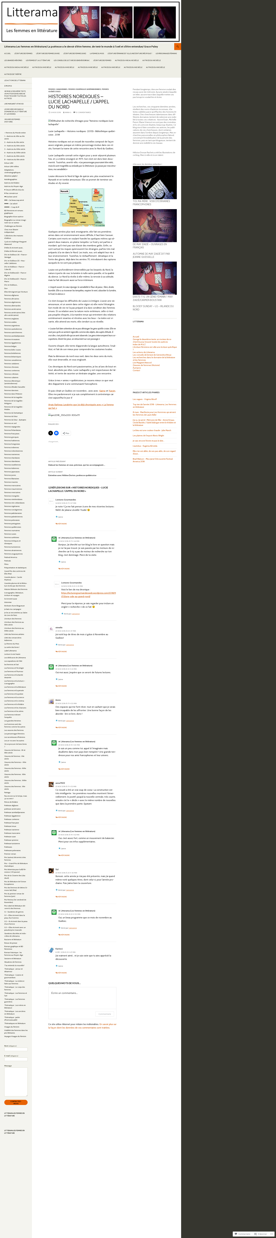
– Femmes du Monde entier (15, 133)
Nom (10, 1046)
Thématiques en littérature (14, 1023)
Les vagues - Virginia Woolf (145, 399)
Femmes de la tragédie (13, 397)
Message (8, 1066)
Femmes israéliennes (12, 465)
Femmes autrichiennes (13, 332)
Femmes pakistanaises (13, 513)
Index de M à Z (139, 344)
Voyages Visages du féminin (15, 1036)
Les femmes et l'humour (13, 671)
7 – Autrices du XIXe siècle (14, 156)
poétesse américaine (12, 809)
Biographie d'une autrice (13, 216)
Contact (136, 370)
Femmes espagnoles (12, 427)
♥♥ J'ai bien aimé (10, 197)
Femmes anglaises (11, 318)
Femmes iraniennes (12, 454)
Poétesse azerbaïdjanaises (14, 812)
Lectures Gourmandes (65, 499)
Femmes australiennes (13, 329)
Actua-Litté (8, 163)
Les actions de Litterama (144, 352)
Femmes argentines (12, 325)
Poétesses (8, 847)
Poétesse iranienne (11, 830)
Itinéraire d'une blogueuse (14, 606)
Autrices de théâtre (12, 74)
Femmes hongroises (12, 444)
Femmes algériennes (12, 302)
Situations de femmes (12, 962)
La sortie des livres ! (11, 647)
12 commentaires (83, 112)
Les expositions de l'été (13, 661)
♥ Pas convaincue (11, 193)
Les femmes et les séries (13, 711)
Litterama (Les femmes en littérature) (78, 537)
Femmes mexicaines (12, 492)
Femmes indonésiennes (13, 451)
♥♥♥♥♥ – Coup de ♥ (11, 207)
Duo (5, 288)
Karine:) (59, 948)
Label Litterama (10, 651)
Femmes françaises (11, 434)
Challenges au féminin (13, 226)
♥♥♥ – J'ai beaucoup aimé (14, 200)
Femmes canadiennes (57, 89)
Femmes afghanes (11, 295)
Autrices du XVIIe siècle (64, 67)
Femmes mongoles (11, 496)
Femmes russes (10, 534)
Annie (58, 700)
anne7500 (60, 783)
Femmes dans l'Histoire (13, 394)
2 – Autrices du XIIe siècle (14, 142)
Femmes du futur (11, 416)
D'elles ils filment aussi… (13, 251)
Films (6, 564)
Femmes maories (11, 482)
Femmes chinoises (11, 367)
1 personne (75, 614)
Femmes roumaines (12, 530)
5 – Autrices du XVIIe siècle (14, 149)
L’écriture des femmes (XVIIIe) (48, 53)
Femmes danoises (11, 390)
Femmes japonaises (12, 472)
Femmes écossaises (12, 339)
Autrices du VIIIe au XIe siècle (127, 60)
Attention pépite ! (11, 176)
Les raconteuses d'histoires (14, 737)
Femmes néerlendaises (13, 499)
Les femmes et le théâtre (14, 704)
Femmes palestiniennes (13, 517)
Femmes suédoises (11, 537)
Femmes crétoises (11, 374)
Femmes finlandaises (12, 430)
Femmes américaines (12, 309)
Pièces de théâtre (11, 802)
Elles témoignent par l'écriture (16, 292)
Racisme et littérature (12, 939)
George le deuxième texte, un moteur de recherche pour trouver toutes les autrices (152, 340)
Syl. (57, 869)
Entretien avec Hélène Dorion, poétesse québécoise (72, 474)
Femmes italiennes (11, 468)
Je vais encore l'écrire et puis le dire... (148, 440)
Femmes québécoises (12, 527)
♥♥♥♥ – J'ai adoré (10, 203)
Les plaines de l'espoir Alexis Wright (148, 435)
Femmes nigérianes (12, 506)
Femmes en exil (10, 423)
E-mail (11, 1056)
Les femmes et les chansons (15, 708)
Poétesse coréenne (11, 819)
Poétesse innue (10, 826)
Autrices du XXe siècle (133, 67)
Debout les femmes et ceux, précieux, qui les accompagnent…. (76, 463)
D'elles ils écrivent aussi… (13, 248)
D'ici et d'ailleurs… (11, 285)
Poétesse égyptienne (12, 816)
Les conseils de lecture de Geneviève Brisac (72, 60)
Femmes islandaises (12, 461)
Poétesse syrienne (11, 840)
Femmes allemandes (12, 306)
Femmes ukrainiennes (12, 550)
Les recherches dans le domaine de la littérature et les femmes (15, 111)
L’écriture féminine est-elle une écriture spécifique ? (130, 53)
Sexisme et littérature (12, 958)
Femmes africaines (11, 299)
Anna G (68, 112)
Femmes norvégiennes (13, 510)
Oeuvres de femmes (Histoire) (146, 365)
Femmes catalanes (11, 363)
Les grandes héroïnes (13, 60)
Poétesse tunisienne (12, 843)
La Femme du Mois (97, 53)
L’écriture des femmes (23, 53)
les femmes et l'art (11, 664)
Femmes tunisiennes (12, 547)
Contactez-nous (16, 1102)
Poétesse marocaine (12, 833)
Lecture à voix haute (12, 654)
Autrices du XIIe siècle (151, 60)
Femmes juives (10, 475)
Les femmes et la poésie (13, 694)
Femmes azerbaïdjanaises (14, 336)
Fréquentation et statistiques (15, 568)
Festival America (10, 557)
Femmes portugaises (12, 523)
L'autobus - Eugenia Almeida (145, 446)
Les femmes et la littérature (38, 60)
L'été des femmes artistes (14, 634)
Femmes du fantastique (13, 413)
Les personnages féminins (166, 53)
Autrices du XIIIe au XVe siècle (16, 67)
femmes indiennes (11, 447)
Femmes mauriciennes (13, 489)
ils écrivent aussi (10, 599)
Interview (8, 602)
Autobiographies (10, 179)
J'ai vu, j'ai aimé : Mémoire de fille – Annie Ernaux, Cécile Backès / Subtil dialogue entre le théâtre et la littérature (154, 422)
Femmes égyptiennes (12, 343)
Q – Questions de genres (13, 912)
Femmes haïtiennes (12, 440)
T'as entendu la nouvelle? (14, 965)
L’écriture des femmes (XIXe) (74, 53)
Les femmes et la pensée (14, 690)
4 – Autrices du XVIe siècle (14, 146)
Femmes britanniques (12, 357)
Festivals (7, 561)
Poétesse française (11, 823)
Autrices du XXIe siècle (155, 67)
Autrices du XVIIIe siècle (88, 67)
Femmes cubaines (11, 377)
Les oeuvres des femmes (14, 730)
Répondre (62, 524)
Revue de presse (10, 943)
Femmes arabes (10, 322)
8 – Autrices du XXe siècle (14, 159)
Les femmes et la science (14, 697)
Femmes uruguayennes (13, 554)
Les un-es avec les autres (14, 740)
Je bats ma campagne (12, 609)
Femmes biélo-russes (12, 350)
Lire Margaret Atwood (142, 362)
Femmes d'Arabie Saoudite (14, 387)
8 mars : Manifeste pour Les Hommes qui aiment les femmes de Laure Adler (154, 413)
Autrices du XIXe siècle (110, 67)
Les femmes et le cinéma (14, 701)
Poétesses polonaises (12, 850)
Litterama (138, 321)
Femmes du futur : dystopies (15, 420)
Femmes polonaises (12, 520)
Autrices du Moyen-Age (13, 186)
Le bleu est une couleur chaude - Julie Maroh (152, 430)
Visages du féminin (11, 1027)
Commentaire (104, 1014)
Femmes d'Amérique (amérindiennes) (84, 89)
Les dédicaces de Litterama (15, 657)
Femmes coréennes (12, 370)
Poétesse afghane (11, 805)
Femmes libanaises (11, 478)
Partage (7, 792)
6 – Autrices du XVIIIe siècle (14, 152)
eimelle (58, 627)
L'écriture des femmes (12, 619)
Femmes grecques (11, 437)
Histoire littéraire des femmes (15, 589)
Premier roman (10, 854)
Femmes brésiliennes (12, 353)
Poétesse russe (10, 836)
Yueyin (112, 390)
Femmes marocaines (12, 485)
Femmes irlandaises (12, 458)
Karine (102, 390)
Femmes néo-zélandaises (14, 503)
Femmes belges (10, 346)
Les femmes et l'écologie (14, 668)
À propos (137, 367)
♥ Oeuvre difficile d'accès (14, 190)
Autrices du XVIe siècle (41, 67)
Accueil (7, 53)
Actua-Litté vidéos (11, 166)
